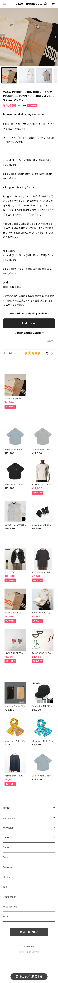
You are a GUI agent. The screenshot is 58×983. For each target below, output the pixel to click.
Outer (6, 847)
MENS (6, 837)
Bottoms (7, 867)
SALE (5, 916)
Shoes (6, 877)
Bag (5, 886)
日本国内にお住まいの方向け (29, 333)
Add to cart (29, 323)
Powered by (25, 952)
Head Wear (9, 896)
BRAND (7, 808)
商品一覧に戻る (29, 932)
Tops (6, 857)
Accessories (10, 906)
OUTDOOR (9, 817)
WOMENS (8, 827)
